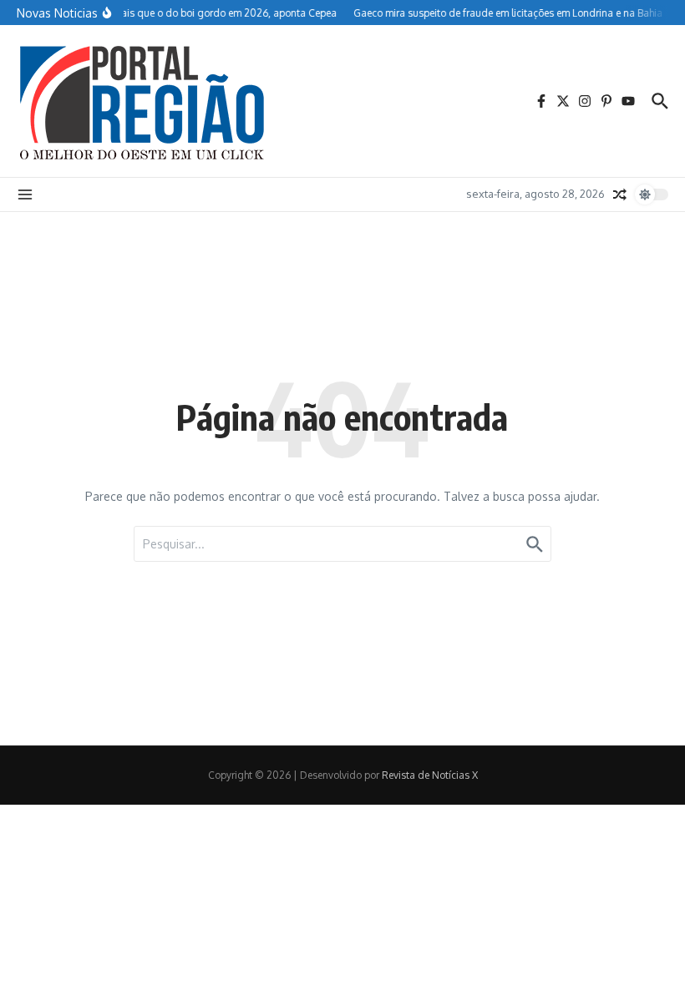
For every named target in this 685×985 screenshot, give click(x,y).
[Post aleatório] (620, 194)
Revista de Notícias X (430, 775)
